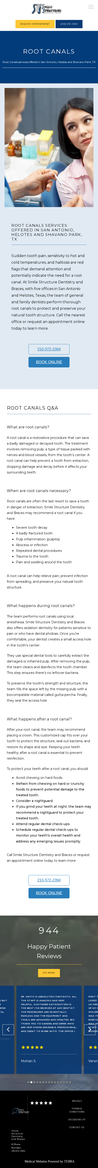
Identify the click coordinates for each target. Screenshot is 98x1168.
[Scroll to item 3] (34, 1082)
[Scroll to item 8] (49, 1082)
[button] (91, 7)
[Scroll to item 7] (46, 1082)
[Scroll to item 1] (28, 1082)
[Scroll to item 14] (67, 1082)
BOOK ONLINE (49, 362)
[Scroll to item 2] (31, 1082)
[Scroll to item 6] (43, 1082)
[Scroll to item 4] (37, 1082)
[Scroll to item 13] (64, 1082)
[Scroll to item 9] (52, 1082)
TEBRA (69, 1161)
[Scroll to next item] (90, 1029)
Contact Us (77, 1127)
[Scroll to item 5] (40, 1082)
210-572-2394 (49, 349)
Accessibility (76, 1120)
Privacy (77, 1101)
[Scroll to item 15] (70, 1082)
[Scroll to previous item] (8, 1029)
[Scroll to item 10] (55, 1082)
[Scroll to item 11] (58, 1082)
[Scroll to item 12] (61, 1082)
